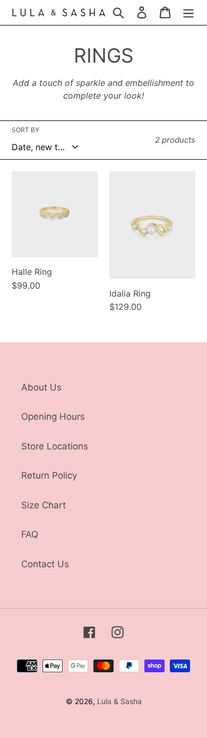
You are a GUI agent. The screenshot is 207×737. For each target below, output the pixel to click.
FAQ (29, 534)
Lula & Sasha (119, 701)
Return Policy (49, 475)
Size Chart (43, 505)
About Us (41, 387)
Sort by (25, 130)
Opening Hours (53, 416)
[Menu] (188, 13)
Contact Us (45, 564)
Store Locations (54, 446)
